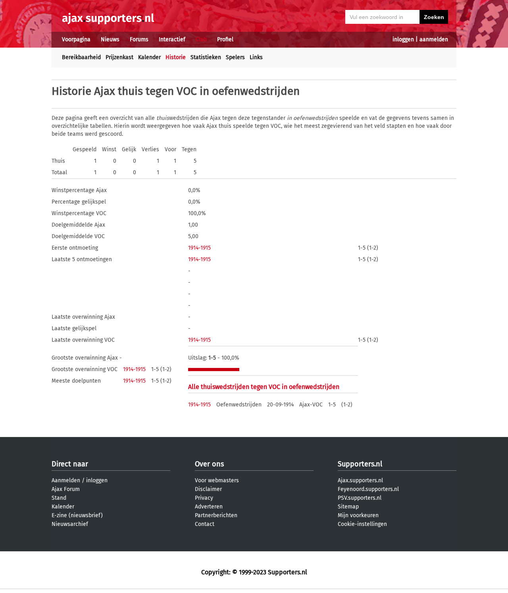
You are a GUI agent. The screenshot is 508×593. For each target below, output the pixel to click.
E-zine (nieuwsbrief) (77, 515)
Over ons (209, 464)
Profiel (225, 39)
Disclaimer (208, 489)
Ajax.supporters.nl (360, 480)
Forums (139, 39)
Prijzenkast (119, 57)
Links (256, 57)
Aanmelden (66, 480)
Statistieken (205, 57)
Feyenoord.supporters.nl (368, 489)
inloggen (403, 39)
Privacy (204, 498)
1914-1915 (199, 248)
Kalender (149, 57)
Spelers (235, 57)
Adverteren (209, 506)
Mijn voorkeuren (358, 515)
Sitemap (348, 506)
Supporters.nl (360, 464)
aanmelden (433, 39)
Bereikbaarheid (81, 57)
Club (201, 39)
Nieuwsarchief (70, 524)
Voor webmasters (217, 480)
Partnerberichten (216, 515)
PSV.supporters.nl (359, 498)
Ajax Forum (66, 489)
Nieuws (110, 39)
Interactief (172, 39)
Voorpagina (76, 39)
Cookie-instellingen (362, 524)
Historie (175, 57)
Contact (204, 524)
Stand (59, 498)
